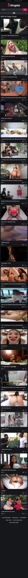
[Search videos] (25, 9)
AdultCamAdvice (17, 520)
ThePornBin (23, 517)
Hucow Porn (9, 0)
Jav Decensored (6, 517)
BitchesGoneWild (18, 0)
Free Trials (15, 517)
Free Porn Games (14, 522)
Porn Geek (9, 520)
